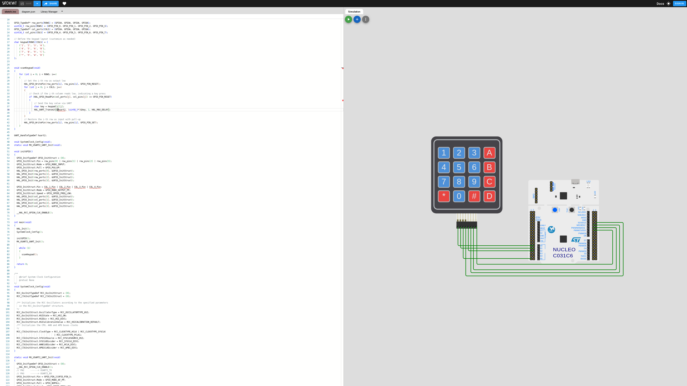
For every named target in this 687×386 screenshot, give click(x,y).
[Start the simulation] (348, 19)
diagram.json (28, 11)
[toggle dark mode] (669, 4)
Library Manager (49, 11)
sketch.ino (10, 11)
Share (53, 3)
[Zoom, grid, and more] (365, 19)
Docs (660, 4)
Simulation (354, 11)
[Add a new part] (357, 19)
